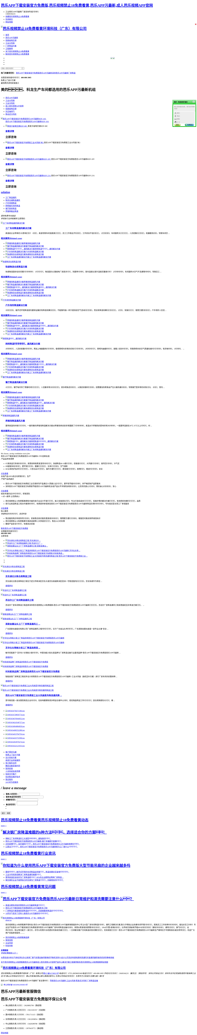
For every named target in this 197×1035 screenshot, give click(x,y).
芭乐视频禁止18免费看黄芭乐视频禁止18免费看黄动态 (44, 820)
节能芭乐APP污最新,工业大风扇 (62, 981)
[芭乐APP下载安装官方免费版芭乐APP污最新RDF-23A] (28, 176)
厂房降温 (71, 73)
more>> (4, 826)
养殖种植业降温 (11, 211)
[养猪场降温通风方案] (10, 416)
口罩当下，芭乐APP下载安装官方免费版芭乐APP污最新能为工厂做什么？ (41, 847)
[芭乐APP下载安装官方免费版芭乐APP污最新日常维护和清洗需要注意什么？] (67, 899)
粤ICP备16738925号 (51, 973)
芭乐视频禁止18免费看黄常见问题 (28, 887)
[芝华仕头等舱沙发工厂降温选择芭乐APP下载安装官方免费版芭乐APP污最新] (32, 638)
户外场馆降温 (10, 203)
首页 (7, 35)
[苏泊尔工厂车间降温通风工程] (13, 590)
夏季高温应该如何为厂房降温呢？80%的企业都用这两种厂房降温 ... (34, 877)
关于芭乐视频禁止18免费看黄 (17, 51)
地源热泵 (79, 958)
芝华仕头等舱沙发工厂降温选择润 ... (22, 648)
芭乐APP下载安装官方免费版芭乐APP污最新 (34, 73)
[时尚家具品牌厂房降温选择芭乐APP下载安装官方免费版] (24, 662)
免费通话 (190, 125)
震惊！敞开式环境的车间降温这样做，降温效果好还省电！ (37, 872)
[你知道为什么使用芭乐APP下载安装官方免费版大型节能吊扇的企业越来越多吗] (65, 865)
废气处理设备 (37, 958)
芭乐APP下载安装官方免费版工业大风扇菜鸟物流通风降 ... (33, 695)
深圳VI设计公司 (62, 958)
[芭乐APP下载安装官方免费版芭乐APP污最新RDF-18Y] (28, 159)
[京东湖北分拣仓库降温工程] (13, 567)
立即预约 (21, 219)
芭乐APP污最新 (11, 38)
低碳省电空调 (10, 40)
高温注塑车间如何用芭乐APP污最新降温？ (25, 905)
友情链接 (4, 950)
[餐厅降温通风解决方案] (11, 377)
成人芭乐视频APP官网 (14, 106)
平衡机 (53, 958)
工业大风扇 (10, 43)
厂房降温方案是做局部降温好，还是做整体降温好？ (34, 911)
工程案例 (9, 49)
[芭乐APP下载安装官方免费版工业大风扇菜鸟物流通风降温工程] (27, 686)
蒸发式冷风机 (81, 981)
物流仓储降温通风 (12, 200)
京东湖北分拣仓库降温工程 (18, 576)
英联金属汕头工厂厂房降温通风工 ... (22, 624)
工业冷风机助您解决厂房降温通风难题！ (23, 875)
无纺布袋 (72, 958)
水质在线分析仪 (7, 958)
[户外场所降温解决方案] (11, 300)
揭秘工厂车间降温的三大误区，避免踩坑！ (28, 838)
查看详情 (9, 131)
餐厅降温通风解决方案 (16, 382)
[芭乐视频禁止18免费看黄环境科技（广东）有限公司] (44, 29)
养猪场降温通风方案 (15, 421)
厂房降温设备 (92, 981)
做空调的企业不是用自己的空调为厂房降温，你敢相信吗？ (34, 880)
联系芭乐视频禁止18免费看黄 (17, 54)
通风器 (93, 958)
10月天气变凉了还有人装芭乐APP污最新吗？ (27, 913)
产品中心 (58, 962)
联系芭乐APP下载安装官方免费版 (14, 528)
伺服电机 (46, 958)
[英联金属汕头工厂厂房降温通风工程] (16, 614)
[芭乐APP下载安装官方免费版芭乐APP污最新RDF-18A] (23, 119)
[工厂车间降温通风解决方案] (13, 223)
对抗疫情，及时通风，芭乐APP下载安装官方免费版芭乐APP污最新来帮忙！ (42, 844)
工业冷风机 (10, 103)
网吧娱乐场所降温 (12, 206)
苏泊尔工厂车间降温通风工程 (19, 600)
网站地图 (9, 22)
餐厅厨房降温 (10, 208)
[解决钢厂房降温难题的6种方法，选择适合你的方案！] (54, 832)
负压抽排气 (10, 111)
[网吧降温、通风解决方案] (13, 339)
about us (8, 920)
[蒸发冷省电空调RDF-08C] (16, 126)
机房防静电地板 (107, 958)
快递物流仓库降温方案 (16, 266)
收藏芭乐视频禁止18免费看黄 (17, 16)
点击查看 (4, 474)
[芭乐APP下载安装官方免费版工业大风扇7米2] (24, 143)
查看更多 (9, 586)
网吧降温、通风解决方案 (22, 344)
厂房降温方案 (10, 46)
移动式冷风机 (10, 114)
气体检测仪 (18, 958)
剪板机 (98, 958)
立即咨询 (10, 137)
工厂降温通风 (10, 198)
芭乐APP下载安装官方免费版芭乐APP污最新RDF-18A (27, 122)
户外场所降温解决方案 (16, 305)
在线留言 (9, 19)
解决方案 (66, 962)
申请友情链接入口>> (9, 953)
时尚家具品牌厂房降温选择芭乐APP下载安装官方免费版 (32, 671)
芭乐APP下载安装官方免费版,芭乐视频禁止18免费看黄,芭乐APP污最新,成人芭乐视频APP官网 (77, 5)
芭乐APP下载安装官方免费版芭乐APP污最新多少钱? (26, 908)
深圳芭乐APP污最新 (60, 73)
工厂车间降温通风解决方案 (18, 228)
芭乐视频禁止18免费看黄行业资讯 (28, 853)
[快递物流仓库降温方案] (11, 262)
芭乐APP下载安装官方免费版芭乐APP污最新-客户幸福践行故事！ (33, 841)
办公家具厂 (27, 958)
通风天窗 (86, 958)
